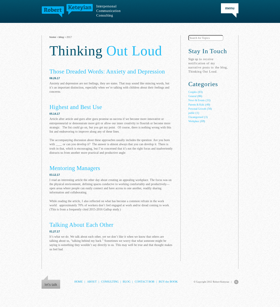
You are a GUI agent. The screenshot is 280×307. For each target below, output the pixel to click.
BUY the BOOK (168, 281)
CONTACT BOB (144, 281)
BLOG (61, 37)
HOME (78, 281)
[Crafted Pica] (236, 282)
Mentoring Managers (74, 168)
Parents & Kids (196, 104)
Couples (192, 92)
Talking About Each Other (81, 225)
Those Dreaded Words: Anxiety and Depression (107, 71)
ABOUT (92, 281)
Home (52, 37)
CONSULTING (110, 281)
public (191, 113)
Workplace (193, 121)
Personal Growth (197, 108)
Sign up (193, 59)
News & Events (196, 100)
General (192, 96)
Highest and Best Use (75, 107)
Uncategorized (195, 117)
